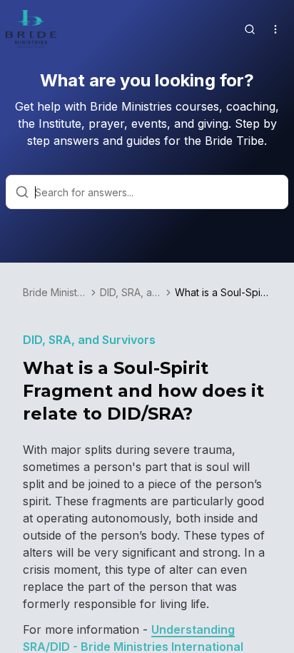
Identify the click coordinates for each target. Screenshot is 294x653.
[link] (223, 292)
